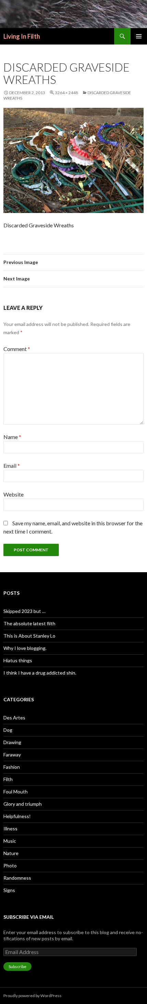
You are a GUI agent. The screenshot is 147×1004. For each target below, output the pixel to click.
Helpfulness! (17, 816)
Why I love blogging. (24, 648)
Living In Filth (21, 36)
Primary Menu (139, 36)
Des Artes (14, 717)
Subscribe (17, 966)
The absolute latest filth (29, 623)
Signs (9, 890)
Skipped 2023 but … (24, 611)
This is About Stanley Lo (29, 636)
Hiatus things (17, 660)
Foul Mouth (15, 791)
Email (11, 465)
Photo (10, 865)
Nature (10, 853)
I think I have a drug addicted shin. (39, 673)
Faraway (12, 754)
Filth (8, 779)
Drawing (12, 742)
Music (9, 841)
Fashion (11, 767)
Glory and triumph (22, 804)
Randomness (17, 878)
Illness (10, 828)
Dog (7, 730)
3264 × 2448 (66, 92)
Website (13, 494)
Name (12, 437)
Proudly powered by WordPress (32, 995)
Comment (16, 349)
